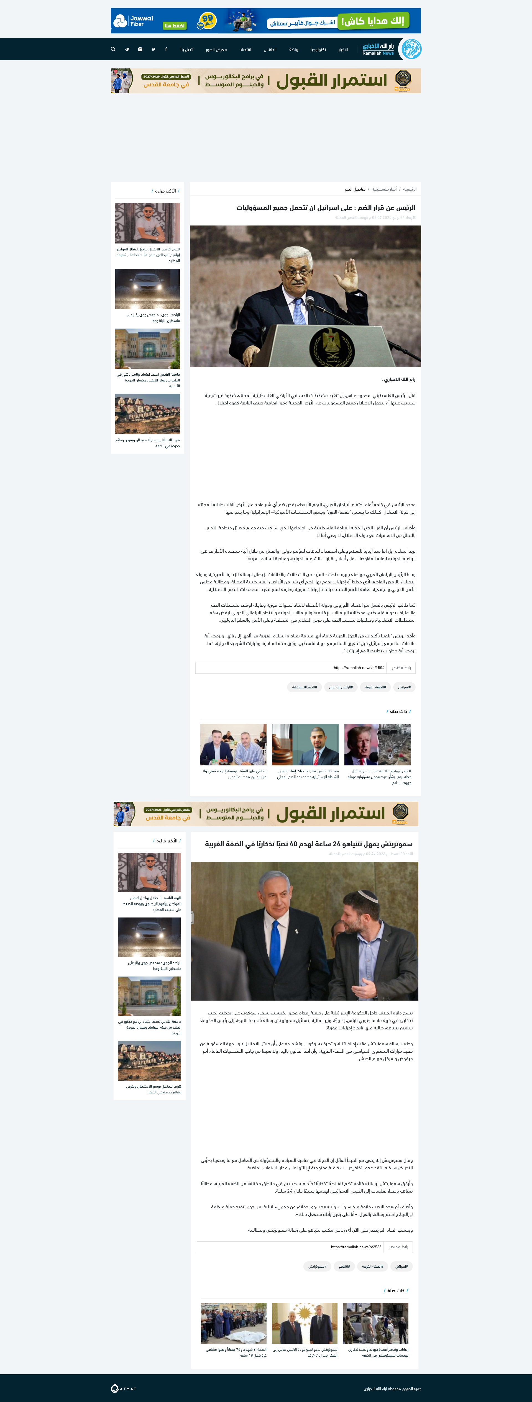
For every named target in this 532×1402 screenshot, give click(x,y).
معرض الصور (216, 49)
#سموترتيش (317, 1265)
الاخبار (343, 49)
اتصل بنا (186, 49)
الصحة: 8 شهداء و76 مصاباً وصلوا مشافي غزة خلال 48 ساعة (236, 1351)
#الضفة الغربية (375, 686)
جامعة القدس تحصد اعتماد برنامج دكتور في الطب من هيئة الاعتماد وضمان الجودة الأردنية (148, 379)
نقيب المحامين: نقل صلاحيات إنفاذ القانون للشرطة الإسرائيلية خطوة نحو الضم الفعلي (308, 773)
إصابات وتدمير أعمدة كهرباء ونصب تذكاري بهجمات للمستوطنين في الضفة (378, 1351)
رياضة (293, 49)
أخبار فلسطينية (384, 188)
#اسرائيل (404, 686)
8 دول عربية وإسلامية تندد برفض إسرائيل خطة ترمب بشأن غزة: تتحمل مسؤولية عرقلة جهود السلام (379, 776)
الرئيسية (410, 188)
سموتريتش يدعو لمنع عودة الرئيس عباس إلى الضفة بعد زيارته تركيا (305, 1351)
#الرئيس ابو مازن (341, 686)
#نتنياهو (344, 1265)
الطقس (270, 49)
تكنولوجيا (318, 49)
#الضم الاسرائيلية (304, 686)
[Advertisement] (266, 137)
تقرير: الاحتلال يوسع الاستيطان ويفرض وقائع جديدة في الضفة (148, 442)
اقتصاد (245, 49)
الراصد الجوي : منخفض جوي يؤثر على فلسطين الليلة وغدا (153, 317)
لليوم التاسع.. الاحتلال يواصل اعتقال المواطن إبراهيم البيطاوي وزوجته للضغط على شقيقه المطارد (148, 254)
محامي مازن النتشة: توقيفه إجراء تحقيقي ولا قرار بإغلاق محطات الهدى (235, 773)
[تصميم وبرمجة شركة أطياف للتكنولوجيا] (123, 1387)
